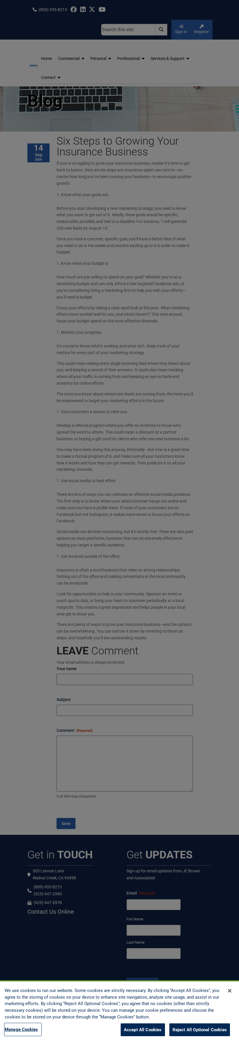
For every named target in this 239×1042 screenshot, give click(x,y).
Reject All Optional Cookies (200, 1029)
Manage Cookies (21, 1029)
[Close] (229, 990)
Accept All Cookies (143, 1029)
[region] (119, 1011)
